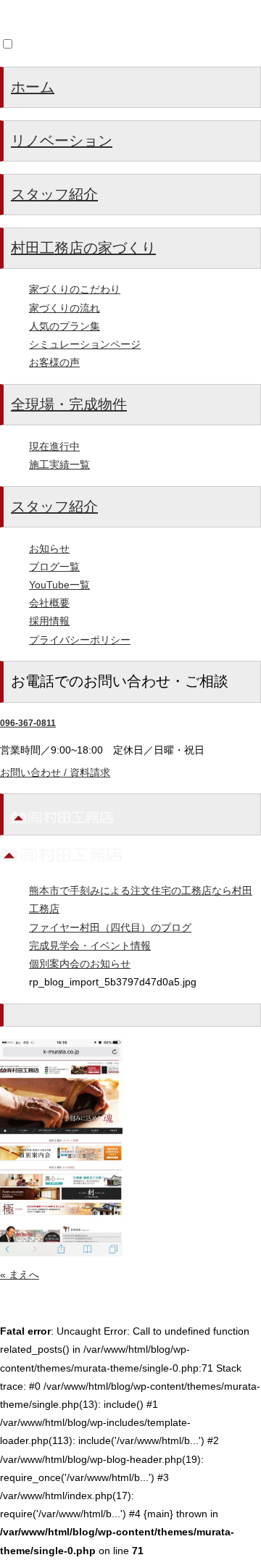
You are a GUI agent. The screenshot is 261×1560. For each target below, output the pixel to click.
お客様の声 (54, 362)
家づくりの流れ (64, 308)
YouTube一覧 (59, 585)
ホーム (32, 87)
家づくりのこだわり (74, 289)
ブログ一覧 (54, 566)
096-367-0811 (28, 723)
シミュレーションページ (85, 344)
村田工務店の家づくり (83, 248)
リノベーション (61, 141)
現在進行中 (54, 446)
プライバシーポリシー (79, 640)
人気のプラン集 (64, 326)
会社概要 (49, 603)
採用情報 (49, 621)
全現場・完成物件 (69, 404)
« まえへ (19, 1274)
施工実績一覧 (59, 464)
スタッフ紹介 (54, 194)
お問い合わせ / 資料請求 (55, 772)
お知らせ (49, 548)
